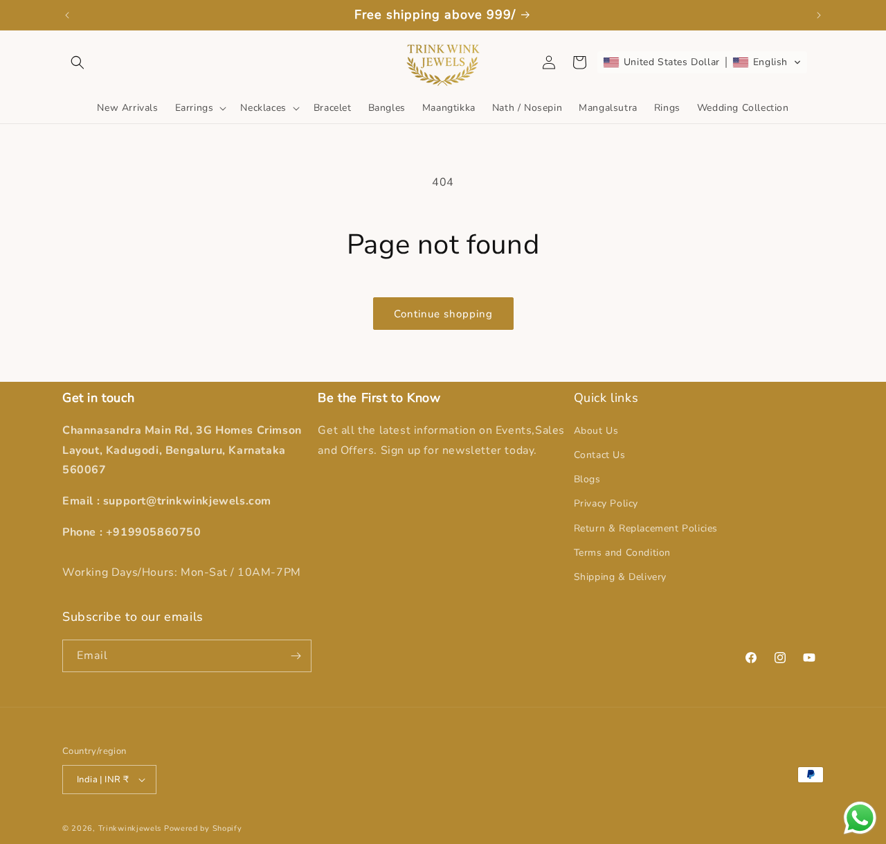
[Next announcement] (819, 15)
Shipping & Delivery (620, 576)
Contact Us (600, 454)
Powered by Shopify (203, 828)
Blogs (587, 478)
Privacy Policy (606, 503)
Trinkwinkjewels (130, 828)
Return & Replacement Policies (646, 527)
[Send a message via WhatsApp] (860, 818)
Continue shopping (443, 314)
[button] (77, 62)
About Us (596, 430)
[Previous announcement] (67, 15)
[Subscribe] (295, 656)
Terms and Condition (622, 552)
